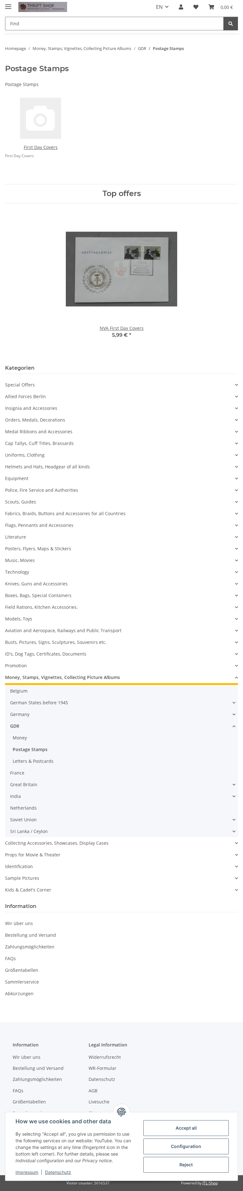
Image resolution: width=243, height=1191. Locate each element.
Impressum (27, 1172)
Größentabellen (21, 970)
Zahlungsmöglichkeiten (29, 947)
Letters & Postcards (33, 761)
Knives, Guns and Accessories (36, 584)
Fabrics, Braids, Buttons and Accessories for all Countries (65, 513)
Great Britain (23, 784)
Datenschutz (58, 1172)
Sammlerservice (22, 982)
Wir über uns (19, 923)
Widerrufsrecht (105, 1057)
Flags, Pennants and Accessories (39, 525)
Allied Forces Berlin (25, 396)
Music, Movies (20, 560)
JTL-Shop (210, 1183)
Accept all (186, 1128)
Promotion (16, 666)
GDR (14, 726)
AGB (93, 1091)
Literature (15, 537)
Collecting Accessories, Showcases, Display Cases (57, 843)
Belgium (19, 691)
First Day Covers (41, 147)
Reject (186, 1164)
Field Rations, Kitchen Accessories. (41, 607)
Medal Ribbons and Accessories (38, 432)
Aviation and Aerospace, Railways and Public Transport (63, 630)
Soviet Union (23, 820)
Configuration (186, 1146)
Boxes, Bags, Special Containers (38, 595)
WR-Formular (102, 1068)
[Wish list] (195, 7)
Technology (17, 572)
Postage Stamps (30, 749)
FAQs (10, 958)
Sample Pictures (22, 878)
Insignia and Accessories (31, 408)
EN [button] (159, 6)
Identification (19, 866)
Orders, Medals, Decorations (35, 420)
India (15, 796)
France (17, 773)
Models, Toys (18, 619)
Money (20, 738)
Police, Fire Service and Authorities (41, 490)
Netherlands (23, 808)
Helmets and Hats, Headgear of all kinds (47, 467)
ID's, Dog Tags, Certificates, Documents (45, 654)
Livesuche (99, 1102)
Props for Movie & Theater (32, 855)
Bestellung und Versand (30, 935)
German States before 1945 (39, 703)
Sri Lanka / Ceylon (29, 831)
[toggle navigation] (8, 4)
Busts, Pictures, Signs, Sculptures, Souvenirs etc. (56, 642)
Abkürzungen (19, 993)
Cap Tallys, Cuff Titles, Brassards (39, 443)
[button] (181, 7)
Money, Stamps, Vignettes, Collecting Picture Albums (62, 677)
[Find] (230, 23)
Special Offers (20, 385)
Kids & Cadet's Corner (28, 890)
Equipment (16, 478)
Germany (19, 714)
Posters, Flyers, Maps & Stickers (38, 549)
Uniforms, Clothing (25, 455)
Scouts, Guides (20, 502)
